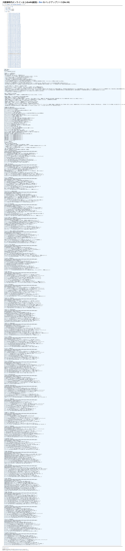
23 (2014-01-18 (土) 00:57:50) (14, 40)
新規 (8, 4)
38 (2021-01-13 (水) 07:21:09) (14, 58)
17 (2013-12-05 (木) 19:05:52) (14, 32)
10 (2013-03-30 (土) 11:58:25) (14, 24)
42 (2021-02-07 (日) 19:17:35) (14, 63)
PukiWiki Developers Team (18, 549)
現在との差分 (8, 9)
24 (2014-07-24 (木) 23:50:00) (14, 41)
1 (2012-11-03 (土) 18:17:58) (14, 13)
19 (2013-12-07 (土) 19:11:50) (14, 35)
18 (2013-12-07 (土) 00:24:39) (14, 34)
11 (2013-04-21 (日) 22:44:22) (14, 25)
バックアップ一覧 (9, 6)
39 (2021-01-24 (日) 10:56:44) (14, 59)
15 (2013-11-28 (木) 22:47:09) (14, 30)
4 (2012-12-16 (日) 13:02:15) (14, 17)
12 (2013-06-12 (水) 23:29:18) (14, 26)
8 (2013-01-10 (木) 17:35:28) (14, 21)
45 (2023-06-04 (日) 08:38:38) (14, 67)
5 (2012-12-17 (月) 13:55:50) (14, 18)
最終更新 (19, 4)
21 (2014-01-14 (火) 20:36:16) (14, 37)
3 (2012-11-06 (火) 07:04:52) (14, 15)
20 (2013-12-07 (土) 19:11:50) (14, 36)
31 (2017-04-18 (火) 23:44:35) (14, 50)
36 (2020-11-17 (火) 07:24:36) (14, 56)
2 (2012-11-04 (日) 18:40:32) (14, 14)
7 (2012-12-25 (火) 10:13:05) (14, 20)
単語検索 (14, 4)
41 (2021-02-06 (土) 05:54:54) (14, 62)
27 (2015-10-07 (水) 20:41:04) (14, 45)
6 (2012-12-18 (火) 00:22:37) (14, 19)
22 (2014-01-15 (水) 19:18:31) (14, 39)
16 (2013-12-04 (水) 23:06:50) (14, 31)
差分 (6, 7)
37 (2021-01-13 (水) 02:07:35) (14, 57)
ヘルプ (23, 4)
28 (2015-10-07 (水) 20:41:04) (14, 46)
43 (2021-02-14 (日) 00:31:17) (14, 64)
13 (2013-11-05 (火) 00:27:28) (14, 28)
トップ (4, 4)
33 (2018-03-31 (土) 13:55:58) (14, 52)
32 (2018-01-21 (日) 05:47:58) (14, 51)
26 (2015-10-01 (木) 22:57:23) (14, 43)
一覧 (11, 4)
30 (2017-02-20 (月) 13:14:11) (14, 48)
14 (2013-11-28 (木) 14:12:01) (14, 29)
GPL (26, 549)
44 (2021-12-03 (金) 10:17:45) (14, 65)
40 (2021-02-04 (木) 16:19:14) (14, 61)
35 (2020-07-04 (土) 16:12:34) (14, 54)
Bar (40, 2)
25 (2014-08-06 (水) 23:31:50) (14, 42)
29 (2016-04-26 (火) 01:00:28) (14, 47)
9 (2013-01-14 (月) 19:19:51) (14, 23)
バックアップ (8, 10)
